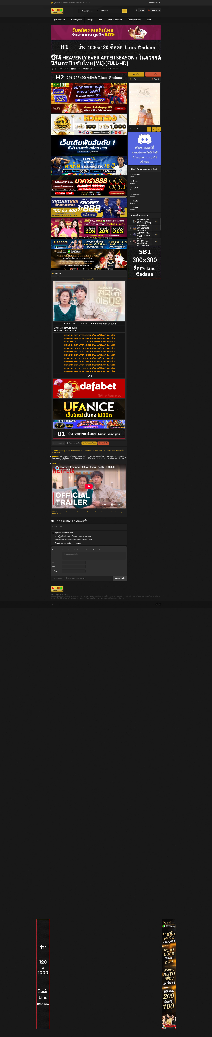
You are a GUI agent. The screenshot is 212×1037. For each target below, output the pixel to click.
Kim (134, 189)
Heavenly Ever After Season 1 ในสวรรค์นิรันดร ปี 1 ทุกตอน (76, 512)
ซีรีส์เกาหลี (56, 452)
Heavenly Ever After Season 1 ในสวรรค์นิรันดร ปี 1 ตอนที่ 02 (89, 338)
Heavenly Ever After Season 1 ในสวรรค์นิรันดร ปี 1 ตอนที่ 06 (89, 352)
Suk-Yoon (135, 175)
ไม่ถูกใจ (154, 74)
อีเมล (54, 567)
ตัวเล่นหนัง (58, 273)
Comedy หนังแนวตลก (73, 450)
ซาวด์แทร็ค (120, 450)
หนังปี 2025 (57, 514)
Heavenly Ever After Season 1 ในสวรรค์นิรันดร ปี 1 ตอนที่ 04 (89, 345)
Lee (135, 195)
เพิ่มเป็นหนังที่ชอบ (90, 443)
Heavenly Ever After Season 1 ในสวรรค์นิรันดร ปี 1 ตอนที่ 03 (89, 342)
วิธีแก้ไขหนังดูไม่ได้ (89, 279)
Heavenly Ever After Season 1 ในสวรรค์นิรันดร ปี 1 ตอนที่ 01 (89, 335)
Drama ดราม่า (85, 450)
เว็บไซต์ (54, 571)
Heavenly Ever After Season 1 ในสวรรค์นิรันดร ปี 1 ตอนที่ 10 (89, 365)
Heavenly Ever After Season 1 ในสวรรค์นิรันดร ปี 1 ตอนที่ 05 (89, 348)
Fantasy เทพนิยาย (96, 450)
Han (134, 182)
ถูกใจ (137, 74)
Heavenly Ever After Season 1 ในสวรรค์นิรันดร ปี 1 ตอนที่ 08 (89, 358)
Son (134, 202)
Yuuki (134, 208)
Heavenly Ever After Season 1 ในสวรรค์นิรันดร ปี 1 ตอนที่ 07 (89, 355)
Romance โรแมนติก (108, 450)
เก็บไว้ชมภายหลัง (74, 443)
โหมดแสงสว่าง (59, 443)
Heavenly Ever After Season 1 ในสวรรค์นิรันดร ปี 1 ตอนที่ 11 (89, 368)
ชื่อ (53, 562)
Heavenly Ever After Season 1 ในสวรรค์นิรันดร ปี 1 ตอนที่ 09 (89, 362)
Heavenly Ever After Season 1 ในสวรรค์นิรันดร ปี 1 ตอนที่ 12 (89, 371)
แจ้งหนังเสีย (104, 443)
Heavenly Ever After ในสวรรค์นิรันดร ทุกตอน (111, 512)
